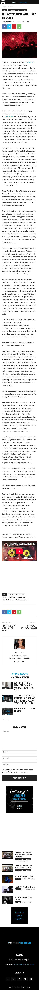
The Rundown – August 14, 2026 (24, 709)
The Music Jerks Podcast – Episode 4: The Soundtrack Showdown (23, 854)
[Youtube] (31, 979)
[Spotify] (19, 979)
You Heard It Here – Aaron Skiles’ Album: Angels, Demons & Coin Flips (24, 686)
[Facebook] (4, 26)
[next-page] (7, 719)
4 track (11, 594)
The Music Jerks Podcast (22, 859)
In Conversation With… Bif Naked (25, 887)
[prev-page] (3, 719)
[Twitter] (9, 26)
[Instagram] (19, 662)
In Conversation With (13, 10)
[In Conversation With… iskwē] (7, 879)
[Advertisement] (19, 575)
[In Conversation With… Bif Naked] (7, 889)
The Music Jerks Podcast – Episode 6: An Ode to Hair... (23, 866)
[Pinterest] (14, 26)
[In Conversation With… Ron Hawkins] (7, 900)
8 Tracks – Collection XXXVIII (29, 627)
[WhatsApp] (19, 26)
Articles (10, 7)
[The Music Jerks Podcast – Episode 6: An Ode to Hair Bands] (7, 868)
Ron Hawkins (28, 62)
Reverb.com (9, 117)
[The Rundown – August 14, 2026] (7, 711)
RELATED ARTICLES (19, 673)
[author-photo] (19, 649)
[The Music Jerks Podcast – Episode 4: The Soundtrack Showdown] (7, 855)
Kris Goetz (8, 21)
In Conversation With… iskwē (24, 876)
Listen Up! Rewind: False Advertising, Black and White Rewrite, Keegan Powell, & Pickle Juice (25, 699)
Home (4, 7)
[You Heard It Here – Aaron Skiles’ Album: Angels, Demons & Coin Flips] (7, 685)
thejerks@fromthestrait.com (24, 964)
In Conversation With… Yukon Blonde (9, 628)
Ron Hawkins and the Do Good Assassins (15, 600)
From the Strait (19, 594)
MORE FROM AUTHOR (19, 677)
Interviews (23, 10)
